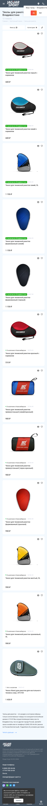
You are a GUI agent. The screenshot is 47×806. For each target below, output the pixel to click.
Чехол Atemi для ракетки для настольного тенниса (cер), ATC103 (23, 691)
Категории (31, 27)
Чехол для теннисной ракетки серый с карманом (21, 74)
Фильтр (12, 27)
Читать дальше (8, 732)
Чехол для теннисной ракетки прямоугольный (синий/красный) (19, 411)
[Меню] (3, 3)
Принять (18, 800)
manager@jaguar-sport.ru (12, 777)
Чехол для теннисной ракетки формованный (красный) (17, 523)
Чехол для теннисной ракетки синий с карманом (21, 130)
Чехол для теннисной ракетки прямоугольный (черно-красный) (19, 467)
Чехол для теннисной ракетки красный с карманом (22, 354)
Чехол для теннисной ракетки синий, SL (21, 185)
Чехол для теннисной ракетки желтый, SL (22, 578)
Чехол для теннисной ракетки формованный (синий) (17, 242)
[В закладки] (42, 33)
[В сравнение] (38, 33)
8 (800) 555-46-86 (9, 768)
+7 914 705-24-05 (9, 770)
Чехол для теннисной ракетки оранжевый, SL (23, 635)
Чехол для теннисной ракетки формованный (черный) (17, 298)
